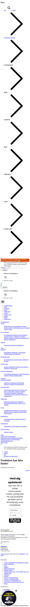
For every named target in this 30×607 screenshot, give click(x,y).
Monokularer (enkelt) (17, 374)
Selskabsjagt (20, 345)
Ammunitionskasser (9, 419)
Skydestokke (20, 383)
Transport (3, 441)
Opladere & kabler (19, 412)
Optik (5, 307)
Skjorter (6, 328)
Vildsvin (6, 576)
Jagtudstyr (6, 308)
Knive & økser (21, 390)
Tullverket (6, 574)
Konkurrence (7, 37)
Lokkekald (18, 394)
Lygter (5, 313)
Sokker (6, 329)
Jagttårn (11, 432)
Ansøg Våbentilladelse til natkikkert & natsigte (16, 562)
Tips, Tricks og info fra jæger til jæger (14, 582)
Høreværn (7, 384)
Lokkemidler (23, 426)
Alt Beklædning (8, 305)
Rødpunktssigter (8, 354)
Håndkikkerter (8, 352)
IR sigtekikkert (8, 359)
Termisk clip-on (19, 367)
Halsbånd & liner (5, 438)
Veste (16, 328)
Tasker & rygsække (20, 391)
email (6, 534)
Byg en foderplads (9, 564)
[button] (9, 598)
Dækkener (3, 439)
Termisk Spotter (8, 570)
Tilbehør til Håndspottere (15, 375)
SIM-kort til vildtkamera (17, 402)
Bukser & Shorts (21, 326)
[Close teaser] (16, 591)
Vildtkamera (7, 311)
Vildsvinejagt (7, 345)
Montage (20, 359)
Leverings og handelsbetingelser (12, 580)
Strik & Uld (11, 328)
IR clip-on (15, 359)
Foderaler (17, 419)
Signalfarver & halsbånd (16, 438)
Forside (6, 451)
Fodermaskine (8, 426)
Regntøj (23, 338)
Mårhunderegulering (9, 568)
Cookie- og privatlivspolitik (11, 579)
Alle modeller (8, 374)
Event (5, 565)
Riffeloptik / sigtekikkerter (19, 352)
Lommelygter (7, 410)
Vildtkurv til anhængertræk (17, 384)
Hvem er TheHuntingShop (11, 577)
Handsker (24, 335)
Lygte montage (22, 410)
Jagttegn (6, 567)
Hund (5, 310)
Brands (6, 316)
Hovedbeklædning (9, 335)
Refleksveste (9, 441)
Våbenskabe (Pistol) (9, 394)
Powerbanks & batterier (10, 393)
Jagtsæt (10, 329)
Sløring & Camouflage (15, 338)
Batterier (6, 405)
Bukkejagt (14, 345)
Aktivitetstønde (16, 426)
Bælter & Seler (18, 335)
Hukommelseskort (9, 403)
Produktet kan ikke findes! (11, 456)
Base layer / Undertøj (23, 328)
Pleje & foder (4, 442)
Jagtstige (6, 432)
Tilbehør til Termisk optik (10, 368)
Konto (3, 267)
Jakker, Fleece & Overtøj (10, 326)
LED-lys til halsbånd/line (13, 439)
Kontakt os (7, 589)
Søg (5, 10)
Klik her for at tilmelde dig (15, 520)
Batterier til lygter (9, 412)
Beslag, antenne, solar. (20, 403)
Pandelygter (7, 383)
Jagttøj (5, 453)
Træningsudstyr (12, 436)
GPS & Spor (4, 436)
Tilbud (5, 317)
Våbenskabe (20, 393)
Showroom (4, 546)
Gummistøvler (12, 339)
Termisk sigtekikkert (9, 367)
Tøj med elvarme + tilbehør (11, 336)
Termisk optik (7, 314)
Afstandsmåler (16, 354)
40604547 (22, 554)
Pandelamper (15, 410)
